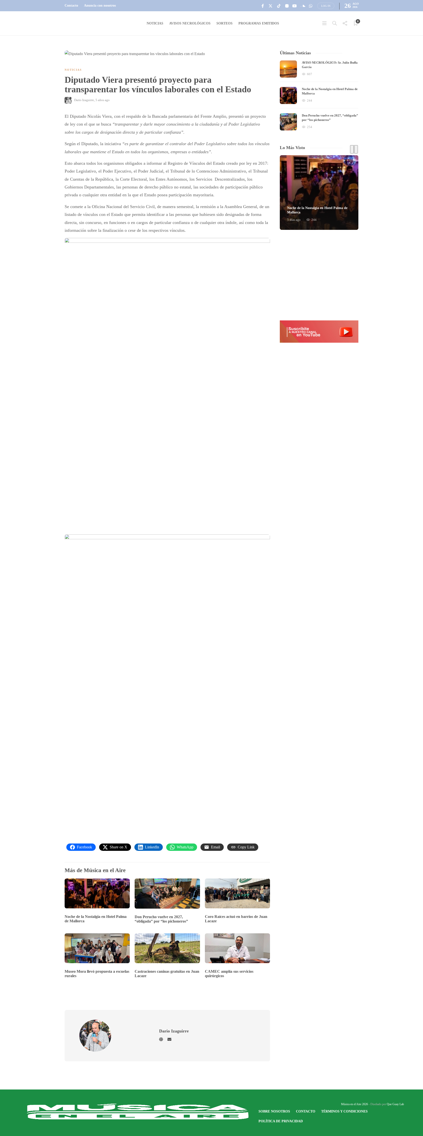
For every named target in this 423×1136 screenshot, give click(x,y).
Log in (325, 5)
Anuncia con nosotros (100, 5)
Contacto (71, 5)
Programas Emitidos (258, 23)
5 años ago (102, 100)
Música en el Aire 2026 (354, 1104)
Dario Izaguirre (84, 100)
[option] (319, 95)
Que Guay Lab (395, 1104)
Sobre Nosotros (274, 1111)
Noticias (155, 23)
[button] (319, 331)
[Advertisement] (319, 275)
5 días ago (294, 220)
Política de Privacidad (280, 1121)
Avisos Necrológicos (190, 23)
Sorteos (224, 23)
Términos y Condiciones (344, 1111)
